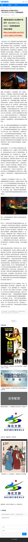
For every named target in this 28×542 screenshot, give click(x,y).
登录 (23, 1)
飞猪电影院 (4, 2)
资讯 (16, 5)
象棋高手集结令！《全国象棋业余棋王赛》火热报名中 (14, 406)
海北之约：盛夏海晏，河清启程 (8, 437)
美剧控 (15, 539)
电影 (2, 5)
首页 (7, 8)
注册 (26, 1)
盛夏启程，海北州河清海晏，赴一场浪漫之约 (11, 504)
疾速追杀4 (4, 41)
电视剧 (9, 5)
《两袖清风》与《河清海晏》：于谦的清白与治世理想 (13, 474)
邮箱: (3, 530)
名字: (3, 527)
